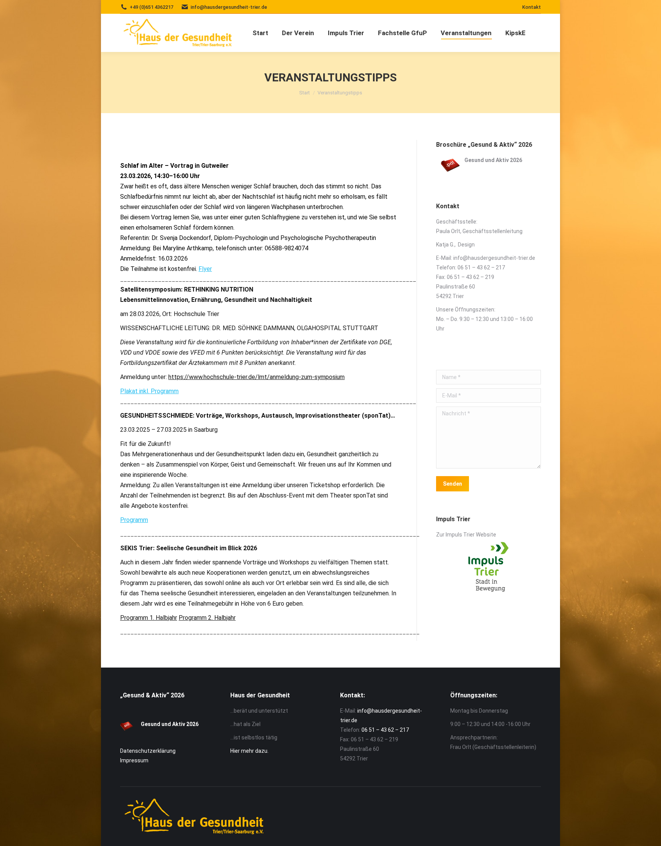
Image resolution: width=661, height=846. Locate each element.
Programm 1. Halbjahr (148, 617)
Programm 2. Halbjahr (207, 617)
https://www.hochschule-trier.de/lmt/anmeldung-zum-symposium (256, 377)
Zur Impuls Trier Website (466, 535)
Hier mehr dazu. (249, 751)
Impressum (134, 760)
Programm (134, 519)
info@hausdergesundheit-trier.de (494, 258)
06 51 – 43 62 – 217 (481, 267)
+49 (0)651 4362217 (151, 7)
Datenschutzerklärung (148, 751)
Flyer (205, 268)
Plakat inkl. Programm (149, 391)
